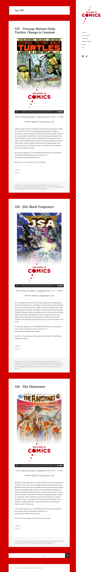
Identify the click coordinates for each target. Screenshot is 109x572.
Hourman (53, 363)
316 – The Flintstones (30, 387)
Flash (21, 363)
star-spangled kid (22, 367)
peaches (20, 543)
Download (39, 117)
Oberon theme (19, 568)
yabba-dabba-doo (49, 543)
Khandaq (25, 365)
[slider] (61, 111)
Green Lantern (34, 363)
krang (49, 185)
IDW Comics (43, 185)
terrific (40, 367)
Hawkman (47, 363)
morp (16, 543)
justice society (19, 365)
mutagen (25, 187)
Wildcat (17, 368)
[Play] (16, 112)
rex (62, 365)
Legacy (30, 365)
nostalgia (36, 187)
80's (26, 185)
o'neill (48, 187)
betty (46, 541)
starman (35, 367)
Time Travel (45, 367)
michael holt (36, 365)
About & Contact (86, 41)
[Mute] (57, 112)
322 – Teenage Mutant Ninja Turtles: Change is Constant (35, 30)
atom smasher (36, 361)
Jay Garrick (60, 363)
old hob (53, 187)
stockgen (22, 189)
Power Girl (52, 365)
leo (52, 185)
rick (16, 367)
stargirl (30, 367)
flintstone (57, 541)
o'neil (44, 187)
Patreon (84, 32)
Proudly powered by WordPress (33, 568)
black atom (43, 361)
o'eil (41, 187)
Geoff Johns (26, 363)
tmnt (32, 189)
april (29, 185)
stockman (27, 189)
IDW (38, 185)
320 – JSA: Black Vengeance (34, 207)
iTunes (84, 44)
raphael (61, 187)
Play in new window (28, 117)
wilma (41, 543)
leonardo (56, 185)
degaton (17, 363)
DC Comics (58, 361)
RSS (83, 47)
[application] (39, 111)
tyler (53, 367)
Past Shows (85, 38)
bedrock (42, 541)
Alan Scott (28, 361)
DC (53, 361)
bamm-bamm (30, 541)
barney (37, 541)
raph (56, 187)
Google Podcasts (44, 122)
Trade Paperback (42, 189)
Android (34, 122)
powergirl (58, 365)
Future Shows (86, 35)
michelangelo (18, 187)
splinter (17, 189)
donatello (34, 185)
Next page (67, 555)
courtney (49, 361)
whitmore (58, 367)
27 (45, 556)
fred (61, 541)
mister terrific (44, 365)
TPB (35, 189)
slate (25, 543)
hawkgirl (41, 363)
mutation (31, 187)
